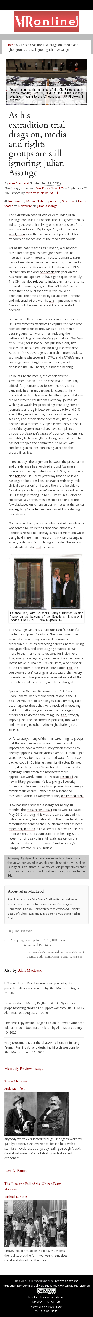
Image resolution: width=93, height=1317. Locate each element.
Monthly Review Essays (23, 1068)
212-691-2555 (49, 1311)
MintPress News (37, 193)
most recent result (39, 810)
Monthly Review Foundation (46, 1297)
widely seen (17, 234)
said (63, 715)
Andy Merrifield (14, 1089)
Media (30, 201)
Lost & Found (15, 1170)
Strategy (68, 201)
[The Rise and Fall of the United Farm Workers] (35, 1224)
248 (51, 300)
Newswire (25, 206)
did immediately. (72, 796)
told (18, 476)
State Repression (48, 201)
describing (24, 767)
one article (47, 272)
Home (11, 45)
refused (38, 281)
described (66, 777)
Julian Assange (47, 206)
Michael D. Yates (16, 1197)
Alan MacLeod (19, 183)
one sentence (51, 362)
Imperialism (16, 201)
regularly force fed (27, 509)
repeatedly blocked (22, 829)
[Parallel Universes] (36, 1114)
